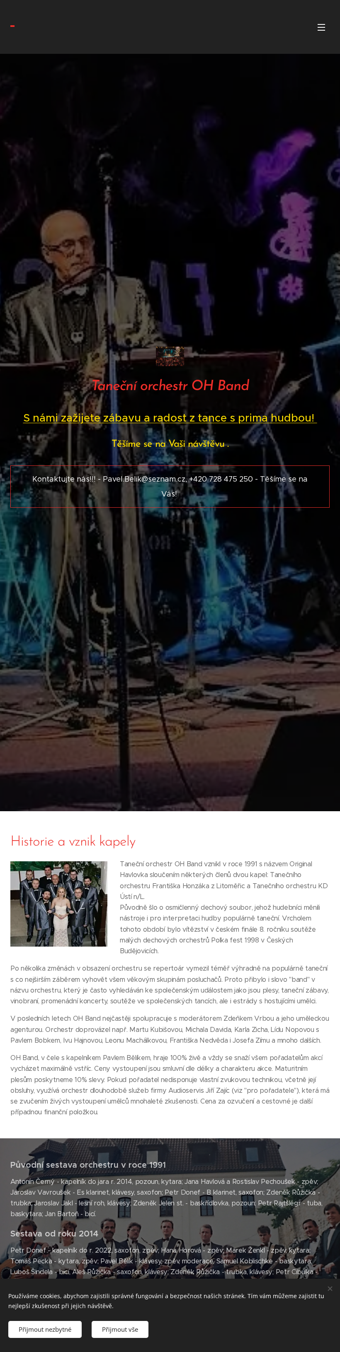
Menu (321, 27)
